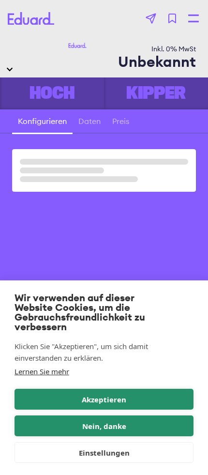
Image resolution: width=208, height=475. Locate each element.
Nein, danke (104, 426)
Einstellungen (104, 453)
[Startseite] (31, 18)
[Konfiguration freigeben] (151, 18)
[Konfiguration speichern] (172, 18)
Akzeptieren (104, 399)
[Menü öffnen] (193, 18)
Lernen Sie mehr (42, 371)
